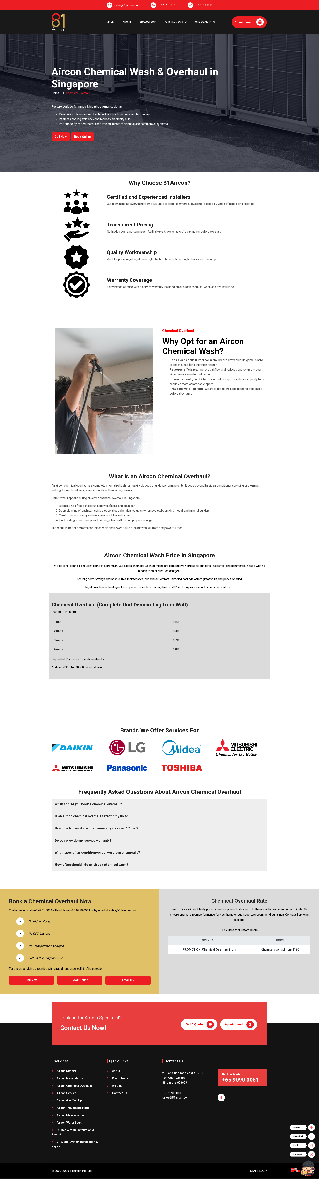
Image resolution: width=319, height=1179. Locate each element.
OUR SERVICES (174, 22)
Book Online (82, 136)
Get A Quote (195, 1024)
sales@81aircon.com (126, 5)
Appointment (244, 22)
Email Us (128, 980)
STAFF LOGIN (258, 1171)
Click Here (227, 930)
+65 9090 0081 (167, 5)
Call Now (61, 136)
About (127, 22)
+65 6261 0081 (42, 910)
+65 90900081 (171, 1093)
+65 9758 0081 (80, 910)
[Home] (59, 20)
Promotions (148, 22)
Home (110, 22)
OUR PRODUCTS (205, 22)
